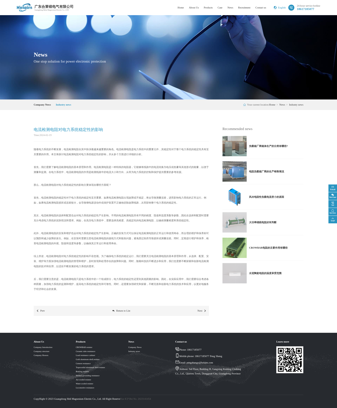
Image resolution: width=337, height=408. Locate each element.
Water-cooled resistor (84, 383)
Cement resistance (83, 363)
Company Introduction (43, 347)
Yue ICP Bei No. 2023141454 (135, 398)
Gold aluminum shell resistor (88, 359)
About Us (194, 7)
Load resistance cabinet (85, 355)
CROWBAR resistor (84, 347)
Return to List (123, 310)
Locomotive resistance (85, 388)
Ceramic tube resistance (85, 351)
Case (220, 7)
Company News (42, 104)
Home (181, 7)
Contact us (260, 7)
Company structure (41, 351)
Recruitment (244, 7)
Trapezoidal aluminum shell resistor (90, 367)
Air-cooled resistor (83, 379)
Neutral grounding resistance (88, 375)
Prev (42, 310)
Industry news (63, 104)
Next (199, 310)
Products (208, 7)
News (230, 7)
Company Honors (41, 355)
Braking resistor (82, 371)
